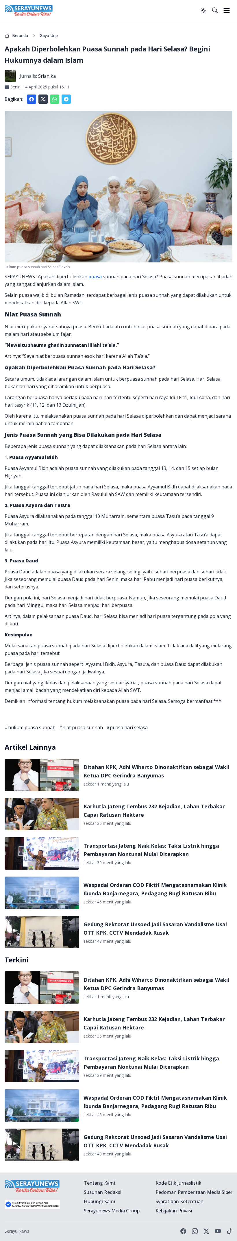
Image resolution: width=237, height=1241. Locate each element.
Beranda (20, 35)
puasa (95, 276)
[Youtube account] (218, 1231)
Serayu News (17, 1231)
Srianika (47, 76)
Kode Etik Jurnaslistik (178, 1183)
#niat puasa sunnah (81, 727)
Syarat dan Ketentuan (179, 1201)
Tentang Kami (99, 1183)
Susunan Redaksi (102, 1192)
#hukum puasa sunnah (30, 727)
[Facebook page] (183, 1231)
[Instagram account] (195, 1231)
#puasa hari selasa (127, 727)
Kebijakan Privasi (173, 1210)
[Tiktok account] (229, 1231)
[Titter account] (206, 1231)
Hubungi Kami (99, 1201)
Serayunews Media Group (112, 1210)
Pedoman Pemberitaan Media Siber (193, 1192)
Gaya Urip (49, 35)
